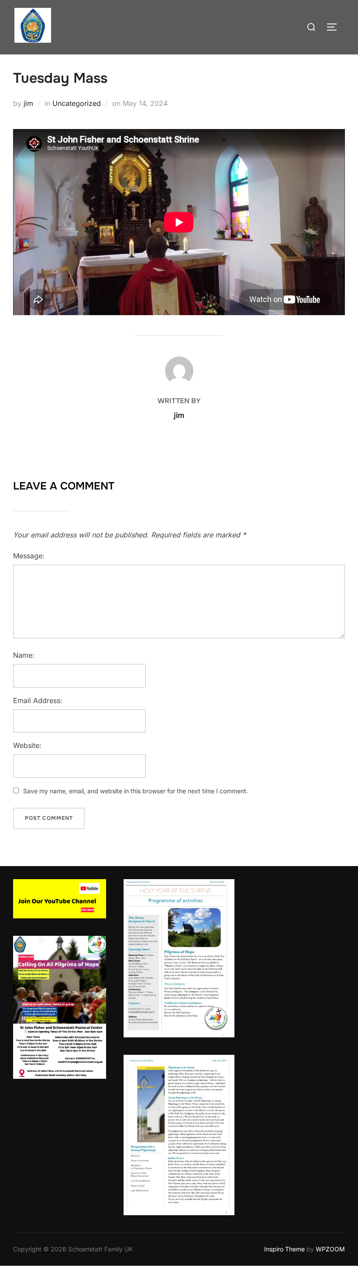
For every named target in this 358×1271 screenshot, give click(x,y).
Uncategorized (76, 103)
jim (28, 103)
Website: (27, 745)
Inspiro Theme (284, 1249)
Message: (29, 555)
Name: (23, 655)
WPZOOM (330, 1249)
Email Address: (37, 700)
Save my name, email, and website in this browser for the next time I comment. (135, 791)
